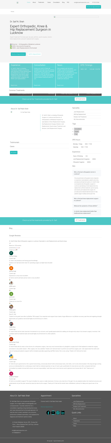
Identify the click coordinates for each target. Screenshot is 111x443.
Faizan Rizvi (12, 327)
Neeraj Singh (12, 271)
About (34, 2)
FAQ (68, 2)
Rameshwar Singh (14, 342)
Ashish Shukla (13, 359)
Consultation (56, 2)
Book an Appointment (47, 407)
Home (28, 2)
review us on (12, 250)
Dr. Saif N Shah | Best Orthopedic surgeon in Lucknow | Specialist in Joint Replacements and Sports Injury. (38, 241)
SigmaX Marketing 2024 (59, 440)
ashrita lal (11, 297)
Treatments (41, 2)
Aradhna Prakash (13, 376)
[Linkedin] (63, 413)
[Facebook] (48, 413)
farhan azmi (12, 286)
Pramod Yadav (13, 256)
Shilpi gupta (12, 310)
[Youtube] (53, 413)
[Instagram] (58, 413)
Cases (49, 2)
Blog (63, 2)
